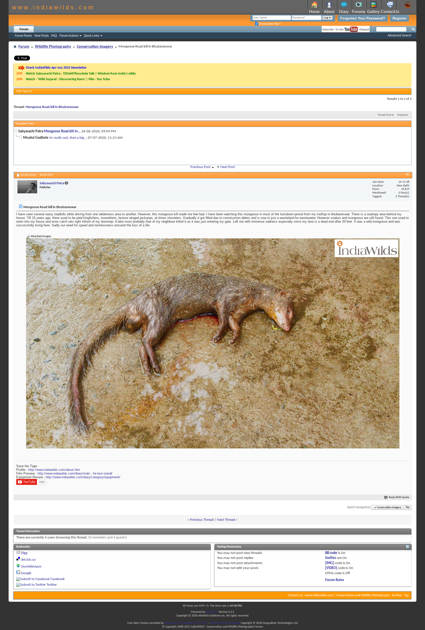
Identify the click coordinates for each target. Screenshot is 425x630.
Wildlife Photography (53, 47)
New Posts (41, 35)
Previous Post (200, 167)
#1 (407, 174)
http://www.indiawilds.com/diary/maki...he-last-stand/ (75, 473)
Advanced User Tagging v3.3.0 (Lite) (185, 623)
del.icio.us (28, 560)
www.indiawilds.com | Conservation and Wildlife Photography (347, 595)
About (329, 12)
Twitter (51, 585)
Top (408, 507)
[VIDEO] (331, 568)
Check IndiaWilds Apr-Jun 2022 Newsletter (56, 68)
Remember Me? (269, 24)
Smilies (330, 558)
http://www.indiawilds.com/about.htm (54, 470)
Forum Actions (69, 35)
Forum (24, 29)
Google (26, 573)
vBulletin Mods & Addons (225, 623)
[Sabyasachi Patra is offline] (27, 186)
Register (400, 18)
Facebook (57, 579)
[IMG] (329, 563)
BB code (331, 553)
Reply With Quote (399, 497)
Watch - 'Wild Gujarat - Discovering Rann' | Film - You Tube (68, 79)
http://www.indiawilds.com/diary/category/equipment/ (83, 477)
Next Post (227, 167)
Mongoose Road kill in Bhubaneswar (52, 107)
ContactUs (390, 12)
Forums (358, 12)
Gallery (373, 12)
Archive (397, 595)
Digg (24, 553)
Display (401, 115)
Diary (344, 12)
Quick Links (91, 35)
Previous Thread (202, 520)
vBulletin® (212, 612)
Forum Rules (23, 35)
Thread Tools (385, 115)
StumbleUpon (31, 567)
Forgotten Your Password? (362, 18)
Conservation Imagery (95, 47)
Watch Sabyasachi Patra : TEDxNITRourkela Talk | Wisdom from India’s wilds (81, 74)
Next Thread (226, 520)
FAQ (54, 35)
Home (314, 12)
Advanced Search (399, 35)
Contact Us (295, 595)
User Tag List (24, 91)
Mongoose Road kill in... (62, 131)
